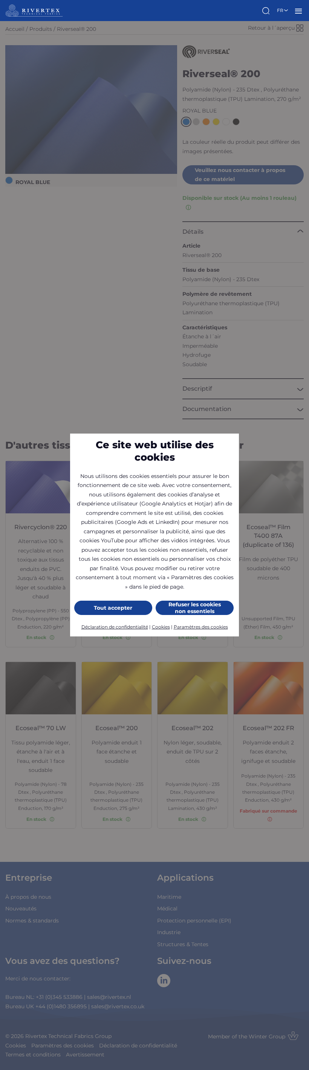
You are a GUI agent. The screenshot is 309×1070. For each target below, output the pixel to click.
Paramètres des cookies (201, 627)
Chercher (267, 10)
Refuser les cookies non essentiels (194, 608)
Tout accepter (113, 607)
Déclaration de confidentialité (114, 627)
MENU (298, 10)
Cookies (161, 627)
